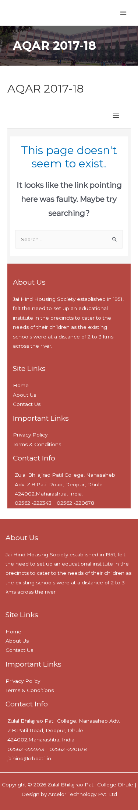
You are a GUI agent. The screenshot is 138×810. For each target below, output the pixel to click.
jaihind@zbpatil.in (29, 758)
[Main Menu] (123, 12)
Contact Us (19, 650)
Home (13, 632)
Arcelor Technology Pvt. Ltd (82, 794)
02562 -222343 (25, 749)
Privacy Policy (23, 681)
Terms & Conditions (30, 690)
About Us (17, 641)
